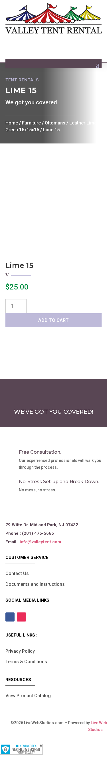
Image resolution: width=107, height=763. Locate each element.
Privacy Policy (20, 651)
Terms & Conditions (26, 661)
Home (11, 123)
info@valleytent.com (40, 541)
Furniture (31, 123)
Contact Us (17, 573)
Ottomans (55, 123)
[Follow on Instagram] (21, 617)
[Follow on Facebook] (10, 617)
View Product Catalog (28, 695)
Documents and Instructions (35, 584)
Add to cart (53, 320)
